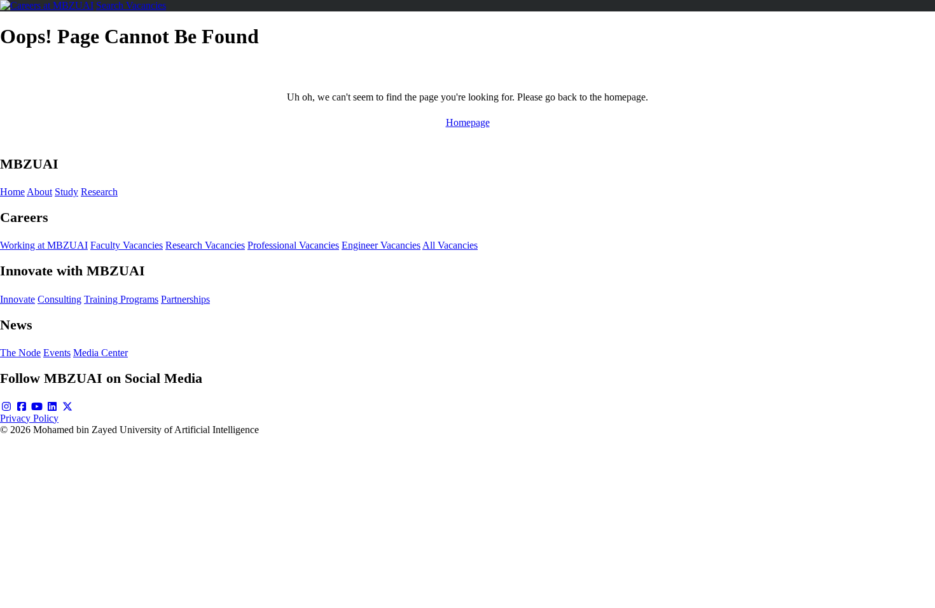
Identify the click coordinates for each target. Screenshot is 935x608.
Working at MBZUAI (44, 245)
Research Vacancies (205, 245)
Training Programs (121, 299)
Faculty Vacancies (126, 245)
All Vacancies (450, 245)
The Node (20, 352)
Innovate (17, 299)
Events (57, 352)
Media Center (100, 352)
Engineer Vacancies (381, 245)
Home (12, 191)
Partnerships (185, 299)
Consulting (59, 299)
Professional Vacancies (293, 245)
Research (99, 191)
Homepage (468, 122)
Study (66, 191)
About (39, 191)
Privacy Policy (29, 418)
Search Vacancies (131, 5)
